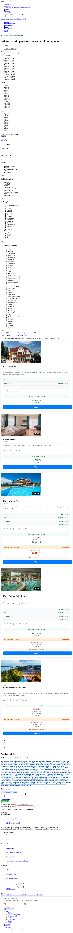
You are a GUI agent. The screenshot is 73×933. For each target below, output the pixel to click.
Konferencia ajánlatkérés (12, 819)
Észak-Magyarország (10, 23)
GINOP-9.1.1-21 (10, 889)
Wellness (9, 207)
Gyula (6, 31)
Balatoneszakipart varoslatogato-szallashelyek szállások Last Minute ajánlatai (35, 776)
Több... (3, 175)
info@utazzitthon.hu (13, 878)
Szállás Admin (10, 848)
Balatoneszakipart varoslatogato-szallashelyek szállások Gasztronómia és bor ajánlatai (45, 782)
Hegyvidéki (9, 223)
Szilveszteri (11, 257)
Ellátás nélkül (8, 172)
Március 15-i (11, 288)
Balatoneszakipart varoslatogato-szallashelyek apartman (18, 761)
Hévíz (6, 27)
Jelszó (2, 796)
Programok (7, 9)
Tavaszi (10, 323)
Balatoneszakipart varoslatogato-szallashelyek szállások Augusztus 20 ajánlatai (37, 772)
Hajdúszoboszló (8, 25)
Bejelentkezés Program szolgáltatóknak (17, 861)
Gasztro (8, 234)
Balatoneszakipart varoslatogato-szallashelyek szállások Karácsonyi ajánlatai (32, 770)
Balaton (6, 22)
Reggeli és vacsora (9, 166)
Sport (8, 236)
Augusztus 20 (12, 259)
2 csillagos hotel (8, 195)
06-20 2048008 (11, 874)
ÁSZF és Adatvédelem (10, 898)
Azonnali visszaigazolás (13, 205)
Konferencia (10, 219)
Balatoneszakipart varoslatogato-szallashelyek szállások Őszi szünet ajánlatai (29, 769)
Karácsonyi (11, 255)
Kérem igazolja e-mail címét (8, 806)
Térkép (6, 45)
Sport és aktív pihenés (14, 296)
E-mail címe (4, 794)
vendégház (7, 184)
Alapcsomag (11, 315)
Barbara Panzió (10, 367)
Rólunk (8, 870)
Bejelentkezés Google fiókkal (9, 792)
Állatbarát (9, 216)
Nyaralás (10, 325)
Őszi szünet (11, 253)
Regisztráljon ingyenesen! (19, 804)
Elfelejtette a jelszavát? (7, 799)
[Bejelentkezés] (5, 16)
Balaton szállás (18, 35)
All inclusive (7, 171)
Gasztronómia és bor (14, 278)
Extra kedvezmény (13, 313)
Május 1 (10, 319)
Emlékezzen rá (5, 798)
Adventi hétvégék (13, 302)
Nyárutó (10, 292)
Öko (7, 239)
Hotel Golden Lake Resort (15, 596)
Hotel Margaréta (11, 501)
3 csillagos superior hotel (11, 189)
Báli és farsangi (12, 300)
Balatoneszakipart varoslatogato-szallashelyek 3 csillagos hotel (51, 763)
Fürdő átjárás (10, 218)
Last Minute (11, 268)
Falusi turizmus (10, 224)
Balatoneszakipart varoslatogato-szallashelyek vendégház (52, 761)
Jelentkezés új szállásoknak (13, 852)
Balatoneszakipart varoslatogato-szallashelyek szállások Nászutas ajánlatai (23, 784)
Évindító (10, 265)
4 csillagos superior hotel (11, 192)
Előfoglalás (11, 261)
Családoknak (11, 263)
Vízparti (8, 208)
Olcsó (8, 237)
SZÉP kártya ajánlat (13, 286)
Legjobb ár (11, 327)
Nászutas (6, 231)
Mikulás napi (11, 311)
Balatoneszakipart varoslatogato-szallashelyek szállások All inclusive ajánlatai (34, 779)
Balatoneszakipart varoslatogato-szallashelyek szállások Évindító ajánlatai (37, 776)
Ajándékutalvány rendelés (13, 823)
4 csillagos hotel (8, 190)
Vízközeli (9, 210)
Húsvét (10, 290)
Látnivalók (7, 11)
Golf (7, 232)
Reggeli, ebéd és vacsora (11, 169)
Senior (10, 270)
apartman (6, 182)
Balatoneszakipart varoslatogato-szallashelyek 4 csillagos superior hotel (31, 766)
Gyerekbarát (10, 226)
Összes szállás (8, 35)
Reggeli (6, 167)
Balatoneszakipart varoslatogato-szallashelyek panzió (17, 763)
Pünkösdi (10, 321)
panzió (6, 185)
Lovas (8, 227)
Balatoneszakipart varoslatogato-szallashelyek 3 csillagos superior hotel (22, 764)
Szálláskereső (26, 7)
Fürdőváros (9, 211)
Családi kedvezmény (14, 276)
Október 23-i (11, 294)
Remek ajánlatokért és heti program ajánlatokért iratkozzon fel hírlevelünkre (22, 895)
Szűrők (4, 140)
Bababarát (9, 213)
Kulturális (11, 306)
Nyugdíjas (9, 215)
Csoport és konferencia (14, 298)
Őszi (9, 249)
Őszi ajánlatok (8, 6)
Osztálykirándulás (13, 282)
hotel (5, 193)
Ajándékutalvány (9, 4)
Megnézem (37, 407)
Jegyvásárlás (7, 12)
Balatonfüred (8, 28)
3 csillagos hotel (8, 187)
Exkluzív (9, 229)
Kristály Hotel (9, 440)
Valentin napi (12, 309)
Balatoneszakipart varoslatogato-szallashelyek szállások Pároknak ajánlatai (34, 779)
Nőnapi (10, 304)
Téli (9, 284)
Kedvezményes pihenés (14, 317)
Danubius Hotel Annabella (15, 687)
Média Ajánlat (10, 856)
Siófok (6, 30)
